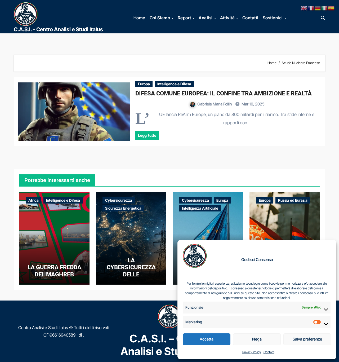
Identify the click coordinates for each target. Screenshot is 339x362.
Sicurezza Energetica (123, 208)
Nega (257, 339)
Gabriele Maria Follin (215, 104)
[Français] (310, 7)
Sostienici (273, 17)
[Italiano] (324, 7)
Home (139, 17)
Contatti (269, 352)
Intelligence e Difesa (174, 84)
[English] (304, 7)
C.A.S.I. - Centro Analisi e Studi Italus (58, 29)
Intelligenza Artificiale (200, 208)
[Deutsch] (317, 7)
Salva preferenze (307, 339)
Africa (33, 200)
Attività (228, 17)
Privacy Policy (251, 352)
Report (185, 17)
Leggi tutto (147, 135)
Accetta (206, 339)
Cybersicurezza (118, 200)
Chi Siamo (160, 17)
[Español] (331, 7)
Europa (144, 84)
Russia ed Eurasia (292, 200)
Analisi (206, 17)
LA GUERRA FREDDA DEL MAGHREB (54, 270)
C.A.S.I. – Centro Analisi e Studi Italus (170, 345)
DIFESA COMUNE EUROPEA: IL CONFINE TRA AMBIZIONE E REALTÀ (223, 93)
